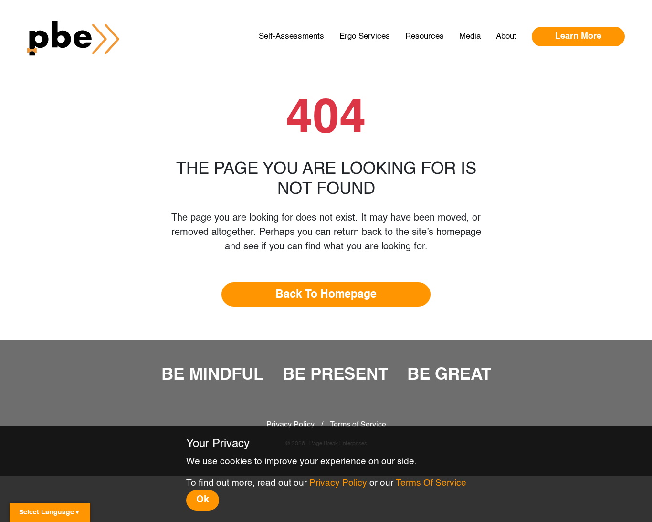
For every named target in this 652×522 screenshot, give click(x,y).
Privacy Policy (290, 425)
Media (470, 36)
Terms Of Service (431, 483)
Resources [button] (424, 36)
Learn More (578, 36)
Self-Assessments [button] (291, 36)
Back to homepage (326, 294)
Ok (202, 500)
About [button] (506, 36)
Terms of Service (358, 425)
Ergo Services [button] (364, 36)
